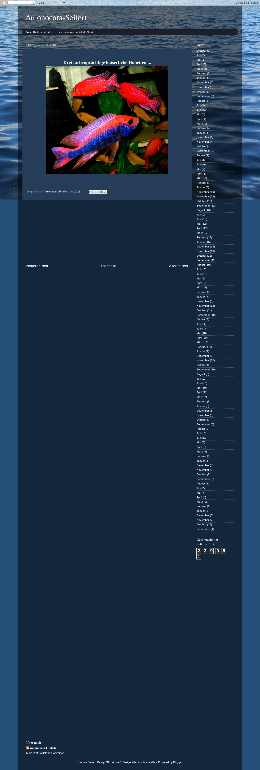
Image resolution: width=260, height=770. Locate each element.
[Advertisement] (107, 231)
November (203, 87)
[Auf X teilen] (98, 192)
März (200, 68)
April (199, 64)
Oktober (201, 50)
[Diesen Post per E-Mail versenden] (91, 192)
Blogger (177, 762)
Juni (199, 110)
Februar (201, 73)
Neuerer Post (37, 266)
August (201, 100)
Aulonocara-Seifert (56, 17)
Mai (199, 59)
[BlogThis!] (94, 192)
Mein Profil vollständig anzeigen (45, 753)
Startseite (108, 266)
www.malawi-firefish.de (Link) (76, 32)
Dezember (203, 82)
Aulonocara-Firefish (43, 748)
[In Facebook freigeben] (101, 192)
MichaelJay (150, 762)
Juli (199, 55)
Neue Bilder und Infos (39, 32)
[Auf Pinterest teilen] (105, 192)
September (203, 96)
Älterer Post (178, 266)
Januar (201, 78)
